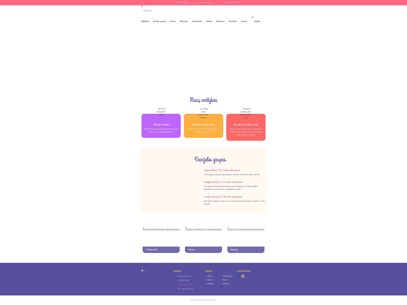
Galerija (209, 21)
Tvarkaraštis (197, 21)
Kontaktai (233, 21)
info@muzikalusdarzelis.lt (206, 2)
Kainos (173, 21)
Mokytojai (184, 21)
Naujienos (220, 21)
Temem (244, 21)
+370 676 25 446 (182, 2)
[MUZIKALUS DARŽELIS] (149, 10)
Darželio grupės (159, 21)
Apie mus (145, 21)
